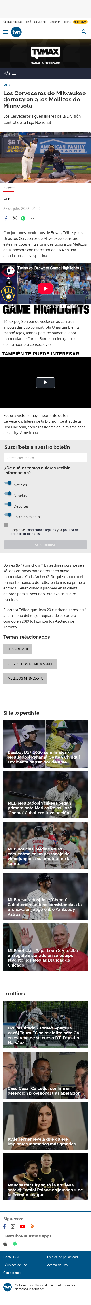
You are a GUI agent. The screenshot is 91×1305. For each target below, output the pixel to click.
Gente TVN (11, 1257)
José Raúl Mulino (36, 21)
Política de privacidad (62, 1257)
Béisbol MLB (18, 649)
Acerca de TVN (57, 1265)
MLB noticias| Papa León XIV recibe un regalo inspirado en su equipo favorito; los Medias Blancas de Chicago (43, 957)
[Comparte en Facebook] (6, 218)
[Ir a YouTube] (23, 1226)
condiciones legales (41, 530)
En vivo (81, 21)
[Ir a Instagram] (14, 1226)
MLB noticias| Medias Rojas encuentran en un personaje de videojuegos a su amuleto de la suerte (39, 856)
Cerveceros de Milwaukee (30, 664)
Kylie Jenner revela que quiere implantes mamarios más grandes (42, 1141)
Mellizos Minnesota (25, 678)
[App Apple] (6, 1243)
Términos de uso (15, 1265)
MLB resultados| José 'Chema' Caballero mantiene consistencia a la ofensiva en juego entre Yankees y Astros (45, 907)
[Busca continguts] (84, 32)
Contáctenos (12, 1273)
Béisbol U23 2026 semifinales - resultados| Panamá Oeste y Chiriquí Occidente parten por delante (44, 757)
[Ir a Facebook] (5, 1226)
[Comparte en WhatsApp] (23, 218)
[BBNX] (7, 1287)
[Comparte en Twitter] (14, 218)
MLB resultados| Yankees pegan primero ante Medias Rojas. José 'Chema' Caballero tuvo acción (40, 808)
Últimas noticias (12, 21)
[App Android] (15, 1243)
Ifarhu (67, 21)
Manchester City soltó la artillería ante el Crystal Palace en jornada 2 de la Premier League (45, 1189)
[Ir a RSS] (33, 1226)
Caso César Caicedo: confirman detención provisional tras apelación (44, 1090)
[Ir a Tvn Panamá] (44, 32)
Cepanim (55, 21)
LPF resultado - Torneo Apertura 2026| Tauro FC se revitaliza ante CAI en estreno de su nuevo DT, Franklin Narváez (44, 1035)
